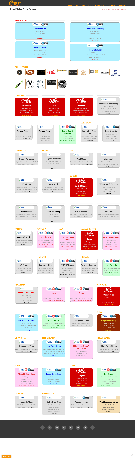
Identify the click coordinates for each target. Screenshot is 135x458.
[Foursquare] (64, 428)
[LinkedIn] (57, 427)
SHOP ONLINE (26, 115)
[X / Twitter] (50, 427)
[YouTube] (71, 427)
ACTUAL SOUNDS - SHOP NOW (109, 386)
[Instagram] (78, 427)
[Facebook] (42, 427)
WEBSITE (108, 113)
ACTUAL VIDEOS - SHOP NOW (54, 300)
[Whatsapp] (92, 427)
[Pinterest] (85, 427)
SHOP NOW (40, 38)
